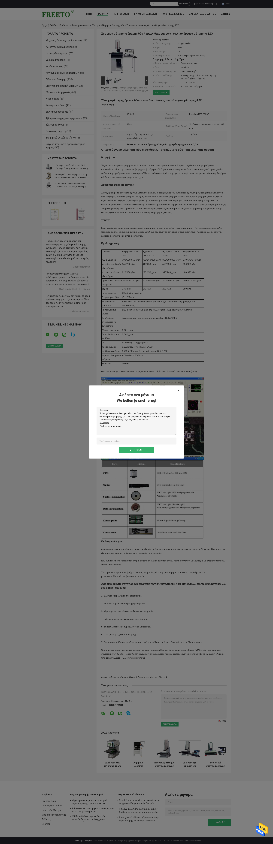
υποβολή (136, 450)
